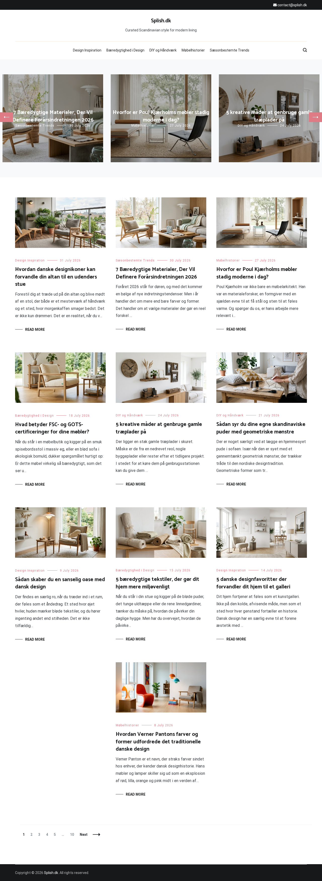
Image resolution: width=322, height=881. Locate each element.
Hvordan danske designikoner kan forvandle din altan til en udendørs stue (56, 277)
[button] (6, 117)
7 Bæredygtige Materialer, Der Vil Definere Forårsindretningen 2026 (53, 116)
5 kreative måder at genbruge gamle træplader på (269, 116)
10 (73, 835)
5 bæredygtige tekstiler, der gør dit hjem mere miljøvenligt (157, 583)
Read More (35, 329)
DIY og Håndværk (163, 50)
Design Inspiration (87, 50)
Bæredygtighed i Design (125, 50)
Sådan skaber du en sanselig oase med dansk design (60, 583)
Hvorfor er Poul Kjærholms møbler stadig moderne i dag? (161, 116)
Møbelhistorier (193, 50)
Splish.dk (161, 21)
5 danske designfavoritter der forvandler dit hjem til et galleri (253, 583)
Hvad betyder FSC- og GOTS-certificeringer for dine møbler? (52, 428)
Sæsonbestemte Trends (229, 50)
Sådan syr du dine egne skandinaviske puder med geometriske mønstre (260, 428)
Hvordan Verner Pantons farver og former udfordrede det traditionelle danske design (158, 741)
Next (84, 835)
